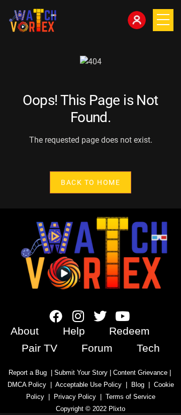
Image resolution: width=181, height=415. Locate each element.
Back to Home (90, 182)
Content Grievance (140, 372)
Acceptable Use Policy (87, 384)
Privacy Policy (75, 396)
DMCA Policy (27, 384)
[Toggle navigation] (163, 20)
